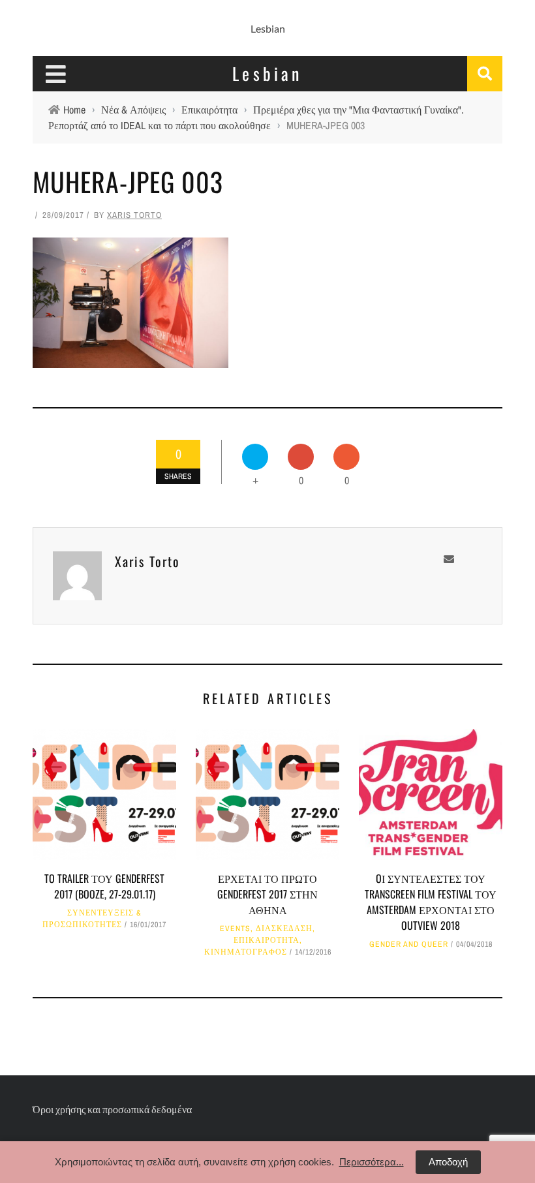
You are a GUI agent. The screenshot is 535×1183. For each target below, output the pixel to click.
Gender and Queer (408, 944)
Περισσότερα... (371, 1161)
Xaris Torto (134, 215)
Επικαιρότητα (266, 940)
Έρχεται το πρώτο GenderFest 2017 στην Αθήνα (267, 893)
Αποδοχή (448, 1161)
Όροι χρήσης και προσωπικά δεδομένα (112, 1109)
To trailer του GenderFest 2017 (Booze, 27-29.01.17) (104, 886)
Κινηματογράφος (245, 952)
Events (235, 928)
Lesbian (268, 28)
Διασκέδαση (284, 928)
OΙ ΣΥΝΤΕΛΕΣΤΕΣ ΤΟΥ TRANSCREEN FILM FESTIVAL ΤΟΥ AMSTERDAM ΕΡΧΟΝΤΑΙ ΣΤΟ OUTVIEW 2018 (431, 901)
